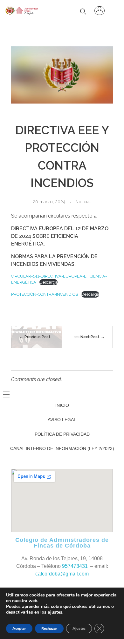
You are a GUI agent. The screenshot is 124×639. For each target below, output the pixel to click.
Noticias (83, 201)
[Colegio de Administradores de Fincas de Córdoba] (22, 10)
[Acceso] (99, 10)
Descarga (48, 282)
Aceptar (19, 628)
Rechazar (49, 628)
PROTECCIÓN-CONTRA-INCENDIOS (44, 294)
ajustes (55, 612)
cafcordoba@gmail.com (62, 573)
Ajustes (79, 628)
